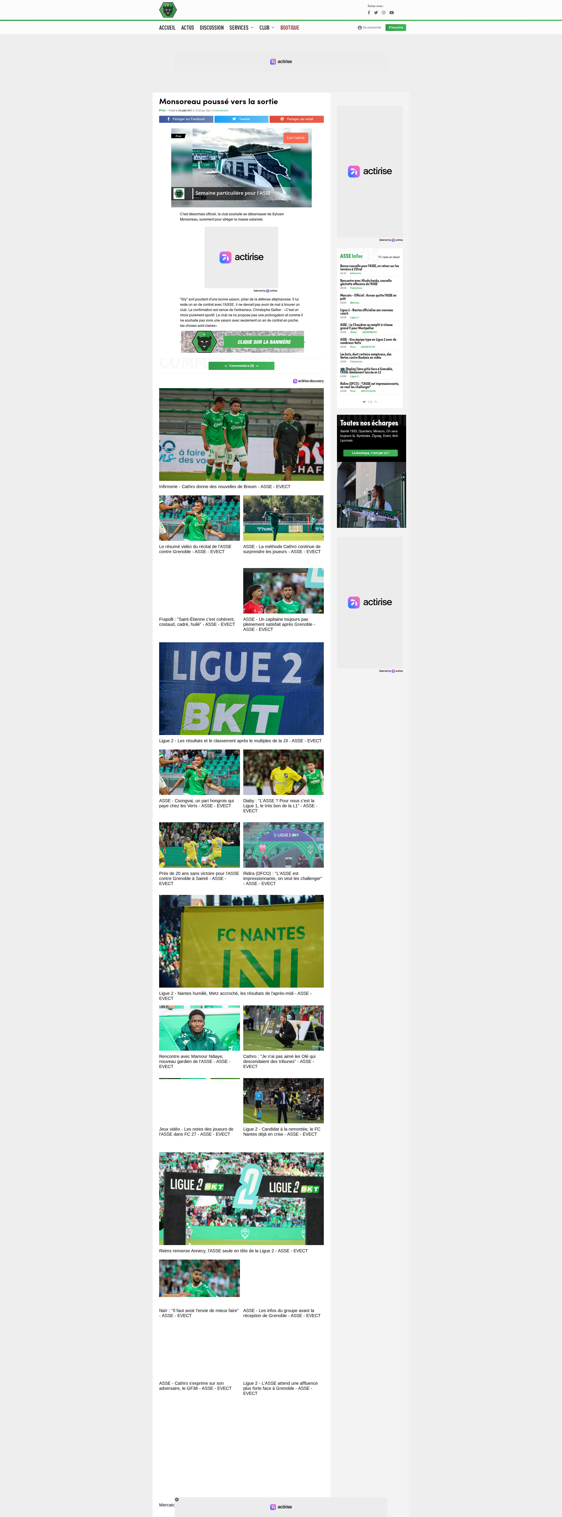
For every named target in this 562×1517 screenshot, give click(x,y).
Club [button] (267, 27)
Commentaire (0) (241, 366)
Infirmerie (355, 273)
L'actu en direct (389, 257)
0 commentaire (220, 111)
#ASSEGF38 (368, 347)
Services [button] (242, 27)
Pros (162, 110)
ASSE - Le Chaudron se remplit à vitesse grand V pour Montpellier (366, 326)
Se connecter (369, 27)
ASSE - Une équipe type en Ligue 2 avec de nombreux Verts (368, 341)
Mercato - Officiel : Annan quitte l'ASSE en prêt (368, 296)
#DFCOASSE (368, 391)
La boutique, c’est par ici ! (370, 453)
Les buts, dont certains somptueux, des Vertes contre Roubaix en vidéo (365, 355)
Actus (187, 27)
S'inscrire (396, 27)
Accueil (167, 27)
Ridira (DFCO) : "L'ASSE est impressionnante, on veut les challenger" (369, 385)
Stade (353, 332)
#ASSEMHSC (369, 332)
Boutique (289, 27)
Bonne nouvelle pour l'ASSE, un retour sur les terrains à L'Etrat (369, 267)
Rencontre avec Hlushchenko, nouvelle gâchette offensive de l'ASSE (366, 282)
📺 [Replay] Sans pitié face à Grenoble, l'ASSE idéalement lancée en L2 (366, 370)
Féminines (356, 288)
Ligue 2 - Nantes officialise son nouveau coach (366, 311)
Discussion (212, 27)
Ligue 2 (354, 318)
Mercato (354, 303)
